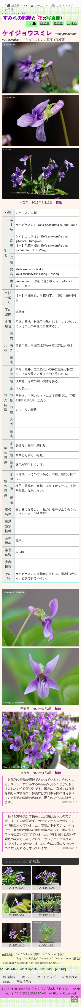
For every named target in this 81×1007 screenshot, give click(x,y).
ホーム (26, 977)
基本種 (58, 23)
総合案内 (9, 977)
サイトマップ (46, 977)
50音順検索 (70, 977)
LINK (6, 981)
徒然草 (44, 23)
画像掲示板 (24, 981)
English (72, 23)
